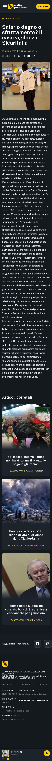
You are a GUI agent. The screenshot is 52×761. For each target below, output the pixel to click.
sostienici (43, 6)
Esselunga (35, 130)
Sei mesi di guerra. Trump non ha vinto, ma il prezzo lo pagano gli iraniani (26, 460)
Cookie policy (27, 685)
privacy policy (9, 685)
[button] (5, 7)
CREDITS (43, 685)
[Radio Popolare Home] (17, 6)
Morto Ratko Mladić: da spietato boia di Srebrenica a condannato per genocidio (26, 609)
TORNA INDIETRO (12, 18)
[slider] (8, 759)
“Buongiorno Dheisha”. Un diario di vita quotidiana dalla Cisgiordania (26, 535)
